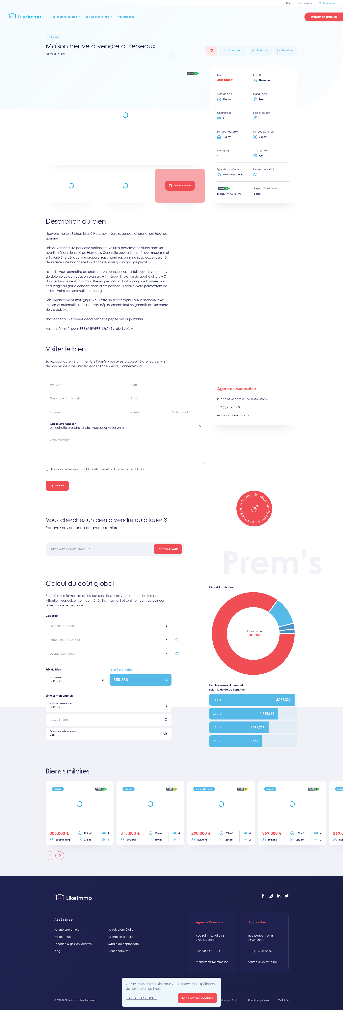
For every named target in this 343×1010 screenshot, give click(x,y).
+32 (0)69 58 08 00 (260, 950)
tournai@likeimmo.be (262, 962)
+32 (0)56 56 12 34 (229, 407)
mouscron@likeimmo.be (233, 415)
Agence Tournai (259, 922)
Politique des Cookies (229, 1000)
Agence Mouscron (209, 922)
